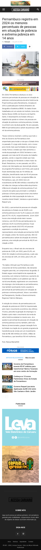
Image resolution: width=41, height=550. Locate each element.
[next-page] (6, 396)
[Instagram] (23, 534)
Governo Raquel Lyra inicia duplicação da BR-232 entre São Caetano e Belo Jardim (25, 388)
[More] (29, 46)
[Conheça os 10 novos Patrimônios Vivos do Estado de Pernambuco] (7, 378)
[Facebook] (18, 534)
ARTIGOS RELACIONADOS (14, 357)
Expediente (23, 542)
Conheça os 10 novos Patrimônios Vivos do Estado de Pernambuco (25, 378)
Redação (7, 42)
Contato (30, 542)
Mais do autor (30, 357)
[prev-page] (3, 396)
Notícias (15, 542)
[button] (3, 9)
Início (9, 542)
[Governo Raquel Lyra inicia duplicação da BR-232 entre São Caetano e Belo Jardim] (7, 389)
